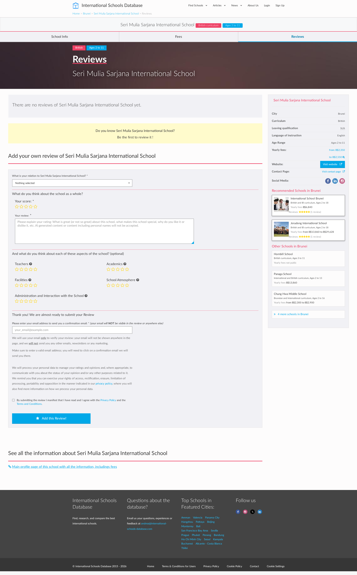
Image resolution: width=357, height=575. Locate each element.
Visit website (331, 164)
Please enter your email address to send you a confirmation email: (87, 323)
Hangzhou (187, 521)
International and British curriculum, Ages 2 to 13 (298, 278)
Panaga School (283, 274)
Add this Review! (53, 418)
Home (76, 13)
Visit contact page (332, 171)
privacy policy (104, 383)
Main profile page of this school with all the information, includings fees (64, 466)
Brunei (87, 13)
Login (267, 5)
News (235, 5)
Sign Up (280, 5)
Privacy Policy (108, 400)
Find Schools (196, 5)
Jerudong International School (309, 223)
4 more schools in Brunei (293, 314)
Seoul (207, 539)
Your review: (22, 215)
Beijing (211, 521)
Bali (198, 526)
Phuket (196, 535)
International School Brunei (307, 198)
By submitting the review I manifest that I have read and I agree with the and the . (71, 402)
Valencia (197, 517)
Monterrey (187, 526)
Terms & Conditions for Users (179, 566)
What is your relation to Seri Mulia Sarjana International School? (50, 175)
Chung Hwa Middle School (290, 294)
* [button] (87, 175)
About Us (253, 5)
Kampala (218, 539)
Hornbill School (283, 254)
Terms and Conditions (29, 404)
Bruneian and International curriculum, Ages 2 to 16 (299, 298)
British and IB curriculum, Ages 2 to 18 (309, 203)
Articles (217, 5)
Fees (178, 37)
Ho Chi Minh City (191, 539)
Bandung (219, 535)
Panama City (212, 517)
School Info (59, 37)
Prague (185, 535)
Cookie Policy (234, 566)
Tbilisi (184, 548)
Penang (207, 535)
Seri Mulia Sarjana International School (116, 13)
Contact (254, 566)
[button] (30, 264)
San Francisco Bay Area (194, 530)
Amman (185, 517)
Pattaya (200, 521)
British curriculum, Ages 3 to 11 (289, 258)
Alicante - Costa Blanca (209, 543)
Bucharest (187, 543)
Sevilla (214, 530)
